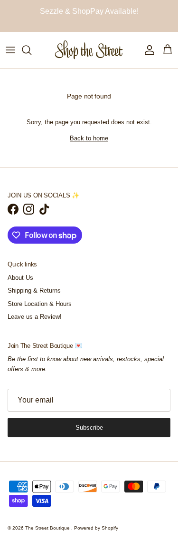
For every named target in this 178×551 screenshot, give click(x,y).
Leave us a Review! (35, 316)
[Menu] (10, 49)
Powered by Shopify (96, 528)
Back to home (89, 138)
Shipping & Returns (34, 290)
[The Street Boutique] (89, 50)
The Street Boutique (48, 528)
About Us (20, 277)
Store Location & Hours (40, 303)
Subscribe (89, 427)
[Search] (31, 49)
